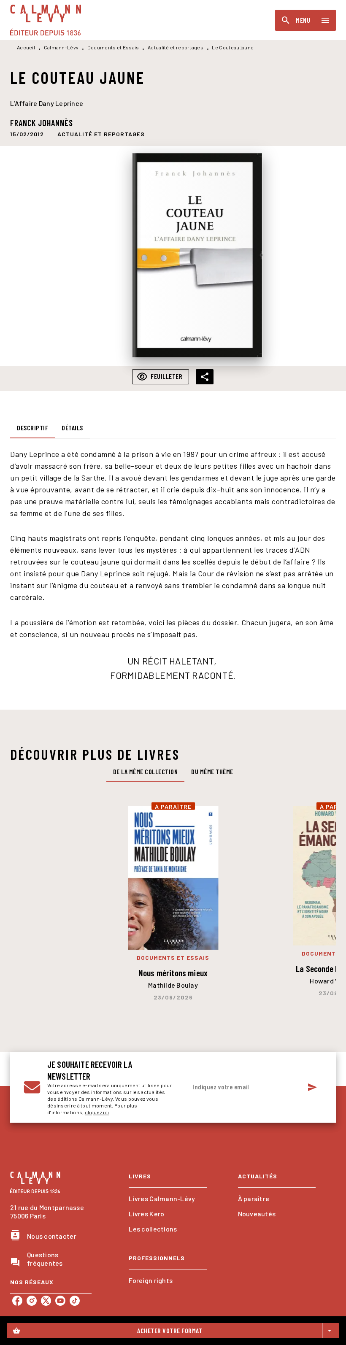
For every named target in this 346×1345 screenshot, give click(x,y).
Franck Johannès (41, 123)
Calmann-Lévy (61, 47)
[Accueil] (45, 20)
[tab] (32, 428)
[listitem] (17, 1301)
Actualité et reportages (175, 47)
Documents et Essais (113, 47)
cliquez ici (97, 1112)
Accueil (26, 47)
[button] (101, 134)
